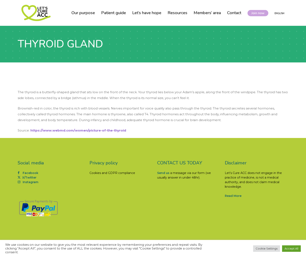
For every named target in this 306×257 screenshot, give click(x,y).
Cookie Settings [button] (266, 248)
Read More (233, 196)
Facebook (30, 173)
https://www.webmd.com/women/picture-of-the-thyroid (78, 130)
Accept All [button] (291, 248)
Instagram (30, 182)
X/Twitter (28, 177)
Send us (163, 173)
